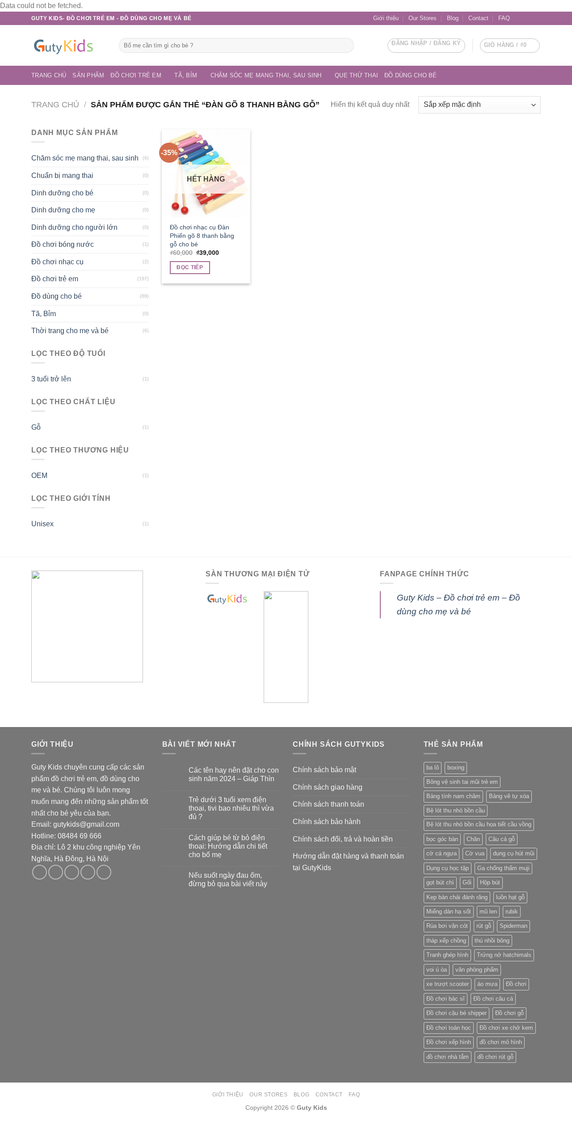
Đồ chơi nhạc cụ (57, 262)
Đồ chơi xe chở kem (506, 1027)
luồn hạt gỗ (510, 897)
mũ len (488, 911)
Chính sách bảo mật (324, 770)
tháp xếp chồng (446, 940)
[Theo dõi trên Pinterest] (104, 872)
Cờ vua (474, 853)
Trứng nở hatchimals (504, 955)
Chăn (473, 839)
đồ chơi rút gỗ (495, 1056)
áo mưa (487, 984)
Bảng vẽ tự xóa (509, 796)
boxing (455, 767)
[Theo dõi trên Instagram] (55, 872)
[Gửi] (345, 45)
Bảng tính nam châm (453, 796)
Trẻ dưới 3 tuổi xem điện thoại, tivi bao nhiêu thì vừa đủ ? (231, 808)
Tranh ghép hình (447, 955)
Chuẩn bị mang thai (62, 175)
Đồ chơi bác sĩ (445, 998)
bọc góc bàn (442, 839)
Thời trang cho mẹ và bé (70, 330)
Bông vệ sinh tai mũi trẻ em (462, 781)
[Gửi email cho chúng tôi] (527, 18)
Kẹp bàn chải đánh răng (457, 897)
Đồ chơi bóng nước (62, 244)
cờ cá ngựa (441, 853)
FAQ (504, 18)
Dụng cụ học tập (447, 868)
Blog (452, 18)
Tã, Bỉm (185, 75)
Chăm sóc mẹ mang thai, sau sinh (266, 75)
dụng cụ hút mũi (513, 853)
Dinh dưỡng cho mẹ (63, 210)
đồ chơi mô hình (500, 1042)
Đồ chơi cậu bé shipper (456, 1013)
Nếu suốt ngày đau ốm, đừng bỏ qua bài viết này (228, 879)
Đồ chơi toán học (448, 1027)
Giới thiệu (386, 18)
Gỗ (36, 427)
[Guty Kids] (68, 45)
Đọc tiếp (190, 267)
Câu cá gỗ (501, 839)
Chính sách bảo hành (327, 821)
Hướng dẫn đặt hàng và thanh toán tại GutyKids (348, 861)
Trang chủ (48, 75)
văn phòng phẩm (476, 969)
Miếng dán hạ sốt (448, 911)
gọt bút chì (440, 882)
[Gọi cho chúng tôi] (536, 18)
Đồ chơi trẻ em (135, 75)
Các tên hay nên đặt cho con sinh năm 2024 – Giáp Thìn (234, 774)
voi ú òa (436, 969)
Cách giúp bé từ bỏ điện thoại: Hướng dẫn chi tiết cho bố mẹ (228, 846)
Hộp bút (490, 882)
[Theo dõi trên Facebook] (519, 18)
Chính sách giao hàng (327, 787)
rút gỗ (483, 925)
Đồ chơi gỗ (509, 1013)
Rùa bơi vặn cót (447, 925)
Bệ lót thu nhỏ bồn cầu (455, 810)
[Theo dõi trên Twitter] (71, 872)
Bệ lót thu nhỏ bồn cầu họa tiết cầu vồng (478, 824)
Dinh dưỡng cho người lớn (74, 227)
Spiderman (513, 925)
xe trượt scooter (447, 984)
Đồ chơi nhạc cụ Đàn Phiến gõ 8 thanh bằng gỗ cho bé (202, 235)
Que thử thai (356, 75)
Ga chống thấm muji (503, 868)
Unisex (42, 524)
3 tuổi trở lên (51, 379)
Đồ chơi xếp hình (448, 1042)
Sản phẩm (88, 75)
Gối (467, 882)
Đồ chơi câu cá (493, 998)
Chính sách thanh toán (328, 804)
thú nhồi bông (492, 940)
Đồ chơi (516, 984)
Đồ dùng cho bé (410, 75)
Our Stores (422, 18)
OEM (39, 475)
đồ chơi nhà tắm (447, 1056)
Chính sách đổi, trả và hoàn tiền (343, 839)
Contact (478, 18)
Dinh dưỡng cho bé (62, 193)
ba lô (432, 767)
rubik (511, 911)
